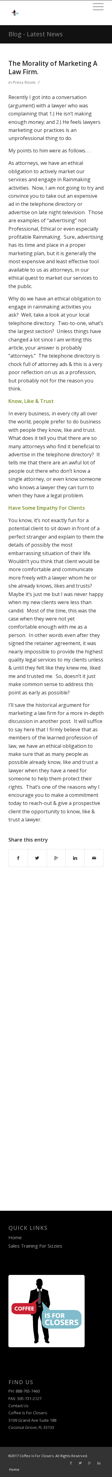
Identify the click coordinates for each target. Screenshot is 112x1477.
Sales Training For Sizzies (35, 1246)
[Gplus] (89, 1463)
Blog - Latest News (35, 34)
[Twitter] (80, 1463)
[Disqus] (56, 947)
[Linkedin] (99, 1463)
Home (15, 1237)
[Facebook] (71, 1463)
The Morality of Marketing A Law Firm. (52, 67)
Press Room (24, 82)
